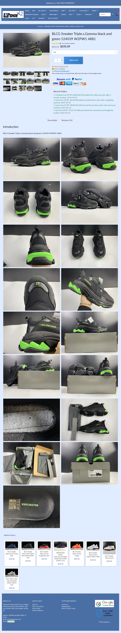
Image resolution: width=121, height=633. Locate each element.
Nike (62, 10)
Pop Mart (72, 10)
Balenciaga (53, 14)
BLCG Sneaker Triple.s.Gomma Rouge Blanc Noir (44, 554)
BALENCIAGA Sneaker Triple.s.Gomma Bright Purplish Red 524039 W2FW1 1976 (60, 557)
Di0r (70, 14)
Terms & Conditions (38, 606)
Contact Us (65, 604)
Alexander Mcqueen (31, 14)
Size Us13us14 (53, 18)
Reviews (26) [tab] (67, 120)
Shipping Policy (66, 606)
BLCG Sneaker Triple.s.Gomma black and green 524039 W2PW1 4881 (32, 133)
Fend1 (78, 14)
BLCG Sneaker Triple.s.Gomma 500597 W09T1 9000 (93, 555)
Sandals (41, 18)
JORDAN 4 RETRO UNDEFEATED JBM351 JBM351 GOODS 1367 (64, 26)
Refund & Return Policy (68, 608)
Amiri (43, 14)
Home (27, 10)
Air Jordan (41, 10)
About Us (35, 604)
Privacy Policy (36, 608)
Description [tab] (52, 120)
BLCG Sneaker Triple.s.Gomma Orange (76, 554)
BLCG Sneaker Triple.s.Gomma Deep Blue (12, 554)
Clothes (63, 14)
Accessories (83, 10)
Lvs (33, 18)
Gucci (27, 18)
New (33, 10)
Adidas (94, 10)
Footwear (88, 14)
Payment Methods (37, 610)
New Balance (54, 10)
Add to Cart (73, 60)
